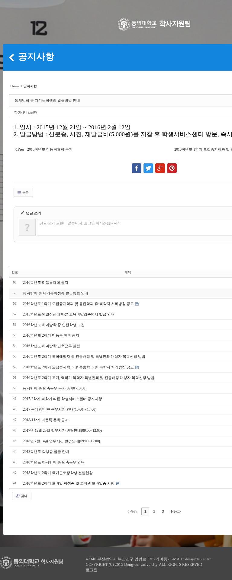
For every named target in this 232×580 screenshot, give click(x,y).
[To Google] (160, 165)
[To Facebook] (136, 165)
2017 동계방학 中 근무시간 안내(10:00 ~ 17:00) (59, 409)
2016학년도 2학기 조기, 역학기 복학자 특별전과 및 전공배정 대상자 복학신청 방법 (88, 378)
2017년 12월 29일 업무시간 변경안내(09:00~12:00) (62, 430)
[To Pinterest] (171, 165)
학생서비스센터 (25, 112)
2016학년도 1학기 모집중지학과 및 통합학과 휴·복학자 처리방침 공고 (79, 304)
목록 (25, 192)
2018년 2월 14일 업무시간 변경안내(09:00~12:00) (61, 441)
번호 (14, 272)
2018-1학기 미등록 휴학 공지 (46, 420)
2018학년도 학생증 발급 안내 (46, 452)
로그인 (92, 570)
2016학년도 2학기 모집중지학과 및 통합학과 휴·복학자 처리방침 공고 (79, 367)
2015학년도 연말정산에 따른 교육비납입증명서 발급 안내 (68, 314)
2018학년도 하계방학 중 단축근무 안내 (54, 462)
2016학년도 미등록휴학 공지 (45, 282)
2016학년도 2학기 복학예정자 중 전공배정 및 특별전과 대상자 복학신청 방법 (84, 356)
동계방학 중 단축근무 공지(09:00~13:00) (54, 388)
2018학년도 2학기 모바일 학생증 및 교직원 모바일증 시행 (69, 483)
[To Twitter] (148, 165)
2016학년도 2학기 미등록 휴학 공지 (51, 335)
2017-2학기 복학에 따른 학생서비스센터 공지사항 (62, 399)
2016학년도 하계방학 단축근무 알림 (51, 346)
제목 (127, 272)
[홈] (11, 57)
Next (175, 511)
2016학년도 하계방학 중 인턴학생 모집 (54, 325)
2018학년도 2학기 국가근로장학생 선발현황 (58, 473)
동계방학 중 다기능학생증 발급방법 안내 (47, 100)
